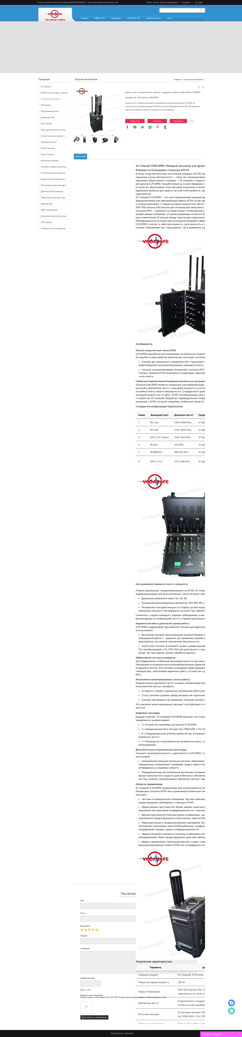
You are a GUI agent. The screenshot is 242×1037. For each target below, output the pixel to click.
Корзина (186, 2)
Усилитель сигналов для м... (54, 173)
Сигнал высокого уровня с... (53, 136)
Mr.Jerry (231, 1002)
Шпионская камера (49, 160)
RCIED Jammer (48, 148)
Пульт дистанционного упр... (54, 130)
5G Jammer (46, 86)
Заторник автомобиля (51, 99)
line (135, 127)
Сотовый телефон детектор (53, 167)
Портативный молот (50, 111)
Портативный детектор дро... (54, 185)
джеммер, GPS (47, 117)
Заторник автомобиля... (194, 79)
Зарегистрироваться (169, 2)
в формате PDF (178, 121)
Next (116, 139)
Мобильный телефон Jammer (54, 93)
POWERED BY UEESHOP (122, 1033)
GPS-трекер (46, 222)
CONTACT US (133, 18)
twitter (142, 127)
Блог (169, 18)
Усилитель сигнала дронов (53, 228)
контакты (157, 121)
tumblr (165, 127)
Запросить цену (135, 121)
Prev (77, 139)
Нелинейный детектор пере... (54, 216)
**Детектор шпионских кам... (54, 197)
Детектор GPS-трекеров (52, 191)
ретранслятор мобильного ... (54, 179)
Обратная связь (153, 18)
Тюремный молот (49, 142)
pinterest (157, 127)
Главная (84, 18)
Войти (149, 2)
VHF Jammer (47, 123)
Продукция (116, 18)
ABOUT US (100, 18)
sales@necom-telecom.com (106, 2)
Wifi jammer (46, 105)
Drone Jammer (47, 154)
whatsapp (150, 127)
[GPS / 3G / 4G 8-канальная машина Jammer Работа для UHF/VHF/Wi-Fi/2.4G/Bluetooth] (203, 87)
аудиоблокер (47, 204)
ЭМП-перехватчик (49, 210)
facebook (127, 127)
